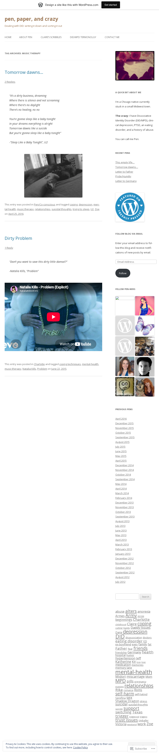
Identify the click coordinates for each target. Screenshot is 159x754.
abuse (119, 611)
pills (130, 681)
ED (145, 641)
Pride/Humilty (123, 176)
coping (74, 204)
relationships (42, 209)
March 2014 (122, 493)
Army (131, 615)
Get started (111, 4)
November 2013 (124, 507)
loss (139, 662)
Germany (134, 652)
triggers (143, 716)
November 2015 (124, 428)
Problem (42, 368)
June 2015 (121, 451)
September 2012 (125, 572)
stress (143, 701)
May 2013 (120, 535)
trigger (122, 716)
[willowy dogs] (125, 346)
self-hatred (141, 694)
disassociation (133, 637)
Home (8, 37)
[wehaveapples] (144, 306)
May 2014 (120, 484)
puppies (119, 686)
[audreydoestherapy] (125, 305)
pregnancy (140, 681)
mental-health (90, 364)
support (131, 708)
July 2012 (120, 582)
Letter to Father (124, 171)
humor (130, 655)
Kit (134, 662)
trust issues (126, 720)
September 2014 (125, 479)
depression (85, 204)
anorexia (143, 611)
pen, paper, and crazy (31, 18)
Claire (132, 624)
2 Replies (10, 81)
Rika (119, 689)
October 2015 (123, 432)
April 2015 (121, 460)
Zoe (97, 209)
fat (149, 644)
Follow (122, 273)
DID (120, 636)
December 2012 (124, 558)
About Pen (25, 37)
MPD (120, 680)
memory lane (123, 668)
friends (140, 648)
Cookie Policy (80, 747)
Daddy (126, 627)
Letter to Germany (126, 181)
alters (131, 611)
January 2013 (122, 554)
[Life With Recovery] (125, 366)
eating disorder (129, 641)
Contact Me (112, 37)
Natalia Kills (29, 368)
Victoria (120, 724)
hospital (120, 655)
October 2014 (123, 474)
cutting (119, 627)
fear (130, 649)
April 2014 (121, 488)
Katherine (123, 661)
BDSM (141, 616)
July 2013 (120, 526)
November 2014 (124, 470)
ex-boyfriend (123, 644)
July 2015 (120, 446)
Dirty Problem (18, 238)
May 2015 (120, 456)
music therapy (25, 209)
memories (137, 665)
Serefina (120, 698)
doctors (147, 637)
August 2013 (122, 521)
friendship (121, 652)
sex (129, 697)
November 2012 (124, 563)
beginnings (123, 619)
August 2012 (122, 577)
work (141, 723)
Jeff (138, 658)
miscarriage (136, 676)
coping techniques (70, 364)
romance (128, 690)
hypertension (125, 658)
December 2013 (124, 502)
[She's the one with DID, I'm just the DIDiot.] (125, 387)
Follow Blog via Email (129, 233)
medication (123, 665)
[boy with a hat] (144, 367)
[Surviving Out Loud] (144, 346)
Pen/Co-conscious (44, 204)
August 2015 (122, 442)
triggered (134, 716)
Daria (118, 632)
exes (135, 644)
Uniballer (144, 720)
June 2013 (121, 530)
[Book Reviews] (144, 326)
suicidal (121, 704)
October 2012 (123, 568)
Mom (148, 676)
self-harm (124, 693)
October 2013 (123, 512)
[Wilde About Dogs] (144, 387)
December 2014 (124, 465)
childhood (120, 624)
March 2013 (122, 544)
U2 (92, 209)
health (147, 652)
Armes (120, 616)
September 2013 (125, 516)
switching (123, 712)
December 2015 (124, 423)
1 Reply (9, 248)
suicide (119, 708)
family (142, 644)
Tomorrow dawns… (24, 72)
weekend (132, 724)
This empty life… (125, 162)
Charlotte (39, 364)
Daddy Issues (140, 627)
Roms (138, 690)
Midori (120, 676)
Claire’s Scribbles (51, 37)
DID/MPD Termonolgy (83, 37)
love (143, 662)
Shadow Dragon (127, 701)
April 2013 (121, 540)
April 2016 (121, 418)
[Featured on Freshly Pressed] (129, 221)
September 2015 (125, 437)
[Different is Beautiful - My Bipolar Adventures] (125, 326)
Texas (137, 712)
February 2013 (123, 549)
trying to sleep (81, 209)
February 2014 (123, 498)
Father (121, 648)
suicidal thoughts (62, 209)
